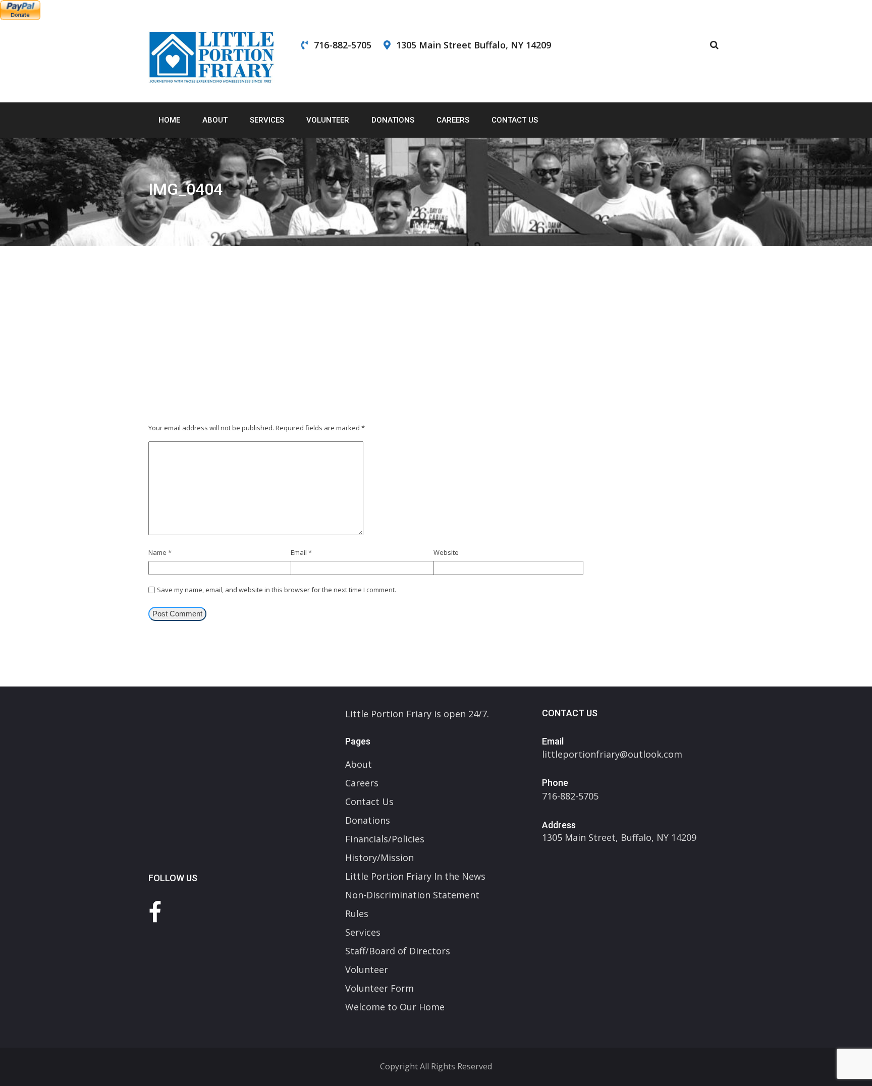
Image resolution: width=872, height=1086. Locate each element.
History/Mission (379, 857)
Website (446, 552)
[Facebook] (154, 911)
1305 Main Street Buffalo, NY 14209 (473, 45)
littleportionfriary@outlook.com (612, 754)
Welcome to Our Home (395, 1007)
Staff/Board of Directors (397, 951)
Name (160, 552)
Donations (392, 120)
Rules (356, 913)
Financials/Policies (384, 839)
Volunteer (327, 120)
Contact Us (515, 120)
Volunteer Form (379, 988)
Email (301, 552)
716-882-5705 (342, 45)
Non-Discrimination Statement (412, 895)
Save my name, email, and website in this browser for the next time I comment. (276, 589)
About (215, 120)
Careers (453, 120)
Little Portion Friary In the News (415, 876)
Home (169, 120)
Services (267, 120)
